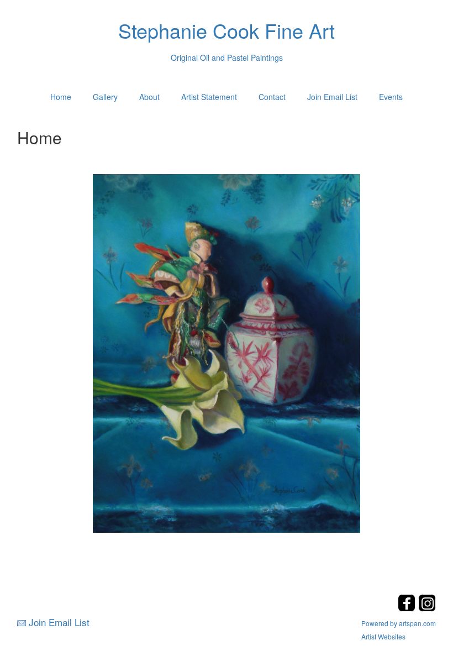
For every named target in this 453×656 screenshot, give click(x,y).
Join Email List (332, 96)
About (149, 96)
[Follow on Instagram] (427, 608)
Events (391, 96)
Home (60, 96)
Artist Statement (209, 96)
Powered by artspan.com (398, 623)
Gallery (105, 96)
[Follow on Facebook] (408, 608)
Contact (272, 96)
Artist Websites (383, 636)
